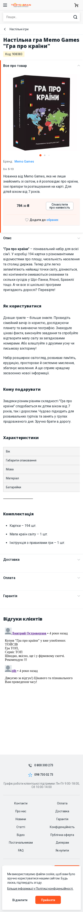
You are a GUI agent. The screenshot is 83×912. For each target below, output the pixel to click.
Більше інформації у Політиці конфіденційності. (40, 888)
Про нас (20, 811)
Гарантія (10, 596)
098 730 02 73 (43, 774)
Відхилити (19, 900)
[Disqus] (41, 679)
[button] (40, 155)
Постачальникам (21, 842)
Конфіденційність (62, 827)
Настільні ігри (19, 29)
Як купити (62, 850)
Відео (21, 835)
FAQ (21, 850)
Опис (7, 238)
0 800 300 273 (43, 765)
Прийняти (48, 900)
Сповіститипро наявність (59, 206)
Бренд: (18, 161)
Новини (21, 819)
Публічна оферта (62, 835)
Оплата (9, 578)
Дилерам (62, 842)
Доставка (11, 560)
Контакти (20, 803)
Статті (20, 827)
